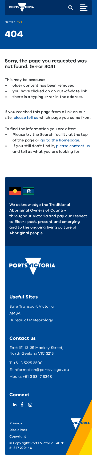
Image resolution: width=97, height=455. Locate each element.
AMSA (14, 313)
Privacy (15, 423)
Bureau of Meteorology (31, 320)
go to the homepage (59, 140)
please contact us (73, 146)
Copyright (17, 436)
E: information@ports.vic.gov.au (39, 369)
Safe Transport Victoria (31, 306)
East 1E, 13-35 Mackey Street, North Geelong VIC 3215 (36, 350)
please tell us (26, 117)
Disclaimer (18, 430)
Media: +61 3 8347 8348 (30, 376)
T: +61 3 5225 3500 (26, 363)
